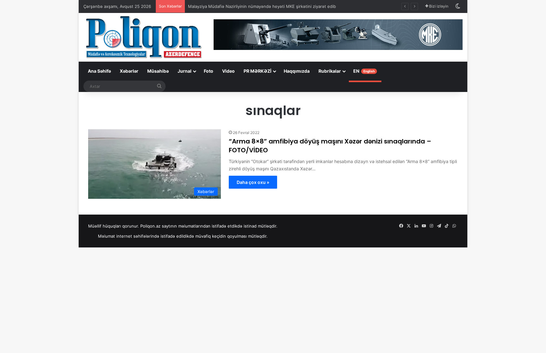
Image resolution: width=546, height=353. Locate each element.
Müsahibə (158, 71)
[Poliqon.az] (143, 36)
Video (228, 71)
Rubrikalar (329, 71)
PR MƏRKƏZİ (257, 71)
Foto (208, 71)
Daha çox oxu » (253, 182)
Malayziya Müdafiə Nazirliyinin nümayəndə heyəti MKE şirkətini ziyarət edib (262, 6)
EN (364, 71)
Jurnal (184, 71)
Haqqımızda (297, 71)
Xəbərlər (129, 71)
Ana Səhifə (99, 71)
